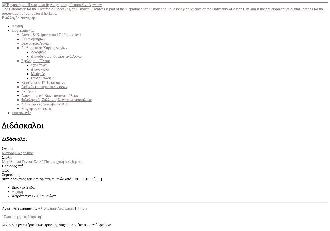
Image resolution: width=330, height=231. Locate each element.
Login (82, 208)
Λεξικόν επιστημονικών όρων (44, 87)
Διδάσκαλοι (40, 69)
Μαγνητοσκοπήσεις (36, 108)
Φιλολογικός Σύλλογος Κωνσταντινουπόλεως (56, 100)
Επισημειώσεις (42, 78)
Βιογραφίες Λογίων (36, 43)
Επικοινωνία (21, 113)
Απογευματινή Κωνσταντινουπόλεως (49, 95)
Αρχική (17, 26)
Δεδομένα (38, 52)
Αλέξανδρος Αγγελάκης (56, 208)
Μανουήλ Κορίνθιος (17, 153)
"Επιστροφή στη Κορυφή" (22, 217)
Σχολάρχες (39, 65)
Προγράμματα (23, 30)
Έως (5, 170)
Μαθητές (38, 74)
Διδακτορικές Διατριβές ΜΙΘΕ (44, 104)
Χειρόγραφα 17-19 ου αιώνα (43, 82)
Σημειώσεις (11, 175)
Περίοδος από (12, 166)
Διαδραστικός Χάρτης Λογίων (44, 48)
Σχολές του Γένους (35, 61)
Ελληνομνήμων (33, 39)
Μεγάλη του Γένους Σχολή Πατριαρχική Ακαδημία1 (42, 162)
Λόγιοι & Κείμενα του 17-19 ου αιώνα (51, 35)
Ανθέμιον (28, 91)
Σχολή (7, 157)
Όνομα (7, 149)
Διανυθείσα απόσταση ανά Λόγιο (56, 56)
